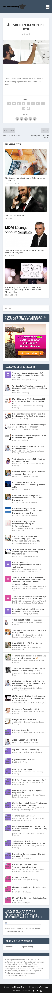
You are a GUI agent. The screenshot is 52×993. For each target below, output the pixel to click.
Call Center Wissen (29, 451)
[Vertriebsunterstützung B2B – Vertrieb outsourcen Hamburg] (8, 473)
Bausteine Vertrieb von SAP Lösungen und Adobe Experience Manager (28, 610)
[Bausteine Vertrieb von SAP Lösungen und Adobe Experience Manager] (8, 611)
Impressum (26, 990)
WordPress (43, 987)
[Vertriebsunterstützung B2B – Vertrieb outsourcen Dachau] (8, 461)
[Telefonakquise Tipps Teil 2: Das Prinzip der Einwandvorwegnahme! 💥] (8, 657)
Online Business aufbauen (32, 648)
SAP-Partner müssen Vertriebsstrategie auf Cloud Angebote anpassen (29, 425)
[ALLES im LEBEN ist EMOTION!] (8, 742)
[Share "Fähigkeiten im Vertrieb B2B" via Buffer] (38, 103)
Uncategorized (29, 810)
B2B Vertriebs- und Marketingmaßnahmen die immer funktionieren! (26, 564)
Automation (27, 406)
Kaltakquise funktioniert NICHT (25, 709)
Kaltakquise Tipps (20, 877)
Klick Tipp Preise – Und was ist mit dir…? (29, 780)
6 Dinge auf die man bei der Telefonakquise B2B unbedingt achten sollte (28, 484)
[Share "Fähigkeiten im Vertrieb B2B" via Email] (23, 108)
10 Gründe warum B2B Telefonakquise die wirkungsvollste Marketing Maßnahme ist (28, 551)
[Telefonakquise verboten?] (8, 817)
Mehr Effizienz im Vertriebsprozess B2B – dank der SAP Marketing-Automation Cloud (29, 401)
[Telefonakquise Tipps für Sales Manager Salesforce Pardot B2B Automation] (8, 598)
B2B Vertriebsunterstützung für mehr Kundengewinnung (28, 447)
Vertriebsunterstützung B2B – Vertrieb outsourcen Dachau (28, 460)
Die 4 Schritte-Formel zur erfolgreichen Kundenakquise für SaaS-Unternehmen (28, 415)
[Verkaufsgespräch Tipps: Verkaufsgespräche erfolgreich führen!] (8, 843)
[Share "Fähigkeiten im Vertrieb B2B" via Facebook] (9, 103)
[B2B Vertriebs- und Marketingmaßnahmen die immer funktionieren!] (8, 564)
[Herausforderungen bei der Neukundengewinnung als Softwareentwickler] (8, 523)
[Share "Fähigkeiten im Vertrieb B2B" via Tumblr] (23, 103)
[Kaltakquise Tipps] (8, 879)
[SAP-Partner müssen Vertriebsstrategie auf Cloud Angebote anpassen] (8, 426)
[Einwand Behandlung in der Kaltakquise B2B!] (8, 889)
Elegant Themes (20, 987)
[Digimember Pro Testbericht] (8, 761)
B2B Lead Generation (14, 215)
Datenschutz (15, 990)
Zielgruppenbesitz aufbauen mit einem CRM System (29, 631)
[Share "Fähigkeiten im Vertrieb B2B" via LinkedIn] (33, 103)
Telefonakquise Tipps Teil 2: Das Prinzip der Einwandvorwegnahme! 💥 (29, 657)
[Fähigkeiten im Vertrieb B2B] (26, 52)
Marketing (33, 380)
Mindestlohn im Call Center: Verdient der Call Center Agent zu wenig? (29, 804)
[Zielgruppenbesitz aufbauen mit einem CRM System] (8, 632)
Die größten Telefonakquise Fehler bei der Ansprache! (28, 855)
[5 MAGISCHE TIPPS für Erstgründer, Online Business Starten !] (8, 645)
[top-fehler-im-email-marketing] (8, 751)
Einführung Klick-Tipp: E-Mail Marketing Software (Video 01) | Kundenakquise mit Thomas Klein (23, 289)
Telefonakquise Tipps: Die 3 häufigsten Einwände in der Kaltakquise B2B (28, 669)
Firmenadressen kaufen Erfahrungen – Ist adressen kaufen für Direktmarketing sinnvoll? (29, 828)
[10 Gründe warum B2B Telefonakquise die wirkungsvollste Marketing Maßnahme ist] (8, 551)
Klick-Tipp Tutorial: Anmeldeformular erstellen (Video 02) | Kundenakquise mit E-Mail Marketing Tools (29, 683)
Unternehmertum (26, 453)
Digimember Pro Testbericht (24, 759)
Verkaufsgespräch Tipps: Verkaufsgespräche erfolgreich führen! (28, 842)
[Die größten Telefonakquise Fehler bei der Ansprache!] (8, 856)
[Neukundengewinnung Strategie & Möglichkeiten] (8, 792)
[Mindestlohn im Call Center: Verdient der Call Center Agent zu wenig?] (8, 805)
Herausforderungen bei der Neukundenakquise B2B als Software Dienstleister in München (27, 510)
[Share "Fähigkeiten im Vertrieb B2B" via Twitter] (13, 103)
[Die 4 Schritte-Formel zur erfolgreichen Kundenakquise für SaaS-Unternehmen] (8, 415)
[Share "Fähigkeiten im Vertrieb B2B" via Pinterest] (28, 103)
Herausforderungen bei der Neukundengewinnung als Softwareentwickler (23, 523)
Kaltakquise (26, 380)
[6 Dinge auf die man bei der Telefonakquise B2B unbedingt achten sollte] (8, 484)
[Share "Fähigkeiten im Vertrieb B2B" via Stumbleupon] (43, 103)
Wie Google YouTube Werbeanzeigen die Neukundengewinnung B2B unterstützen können (29, 388)
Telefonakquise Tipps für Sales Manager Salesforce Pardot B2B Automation (29, 597)
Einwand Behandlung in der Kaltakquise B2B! (29, 888)
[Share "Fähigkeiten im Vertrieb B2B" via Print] (28, 108)
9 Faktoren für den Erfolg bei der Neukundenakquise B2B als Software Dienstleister (27, 497)
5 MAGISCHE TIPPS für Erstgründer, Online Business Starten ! (27, 644)
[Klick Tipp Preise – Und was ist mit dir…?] (8, 781)
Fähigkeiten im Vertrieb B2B (24, 719)
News (41, 588)
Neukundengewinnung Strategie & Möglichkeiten (26, 791)
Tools (14, 590)
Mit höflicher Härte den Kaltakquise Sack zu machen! (29, 899)
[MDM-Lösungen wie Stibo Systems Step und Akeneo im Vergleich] (26, 234)
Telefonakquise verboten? (23, 816)
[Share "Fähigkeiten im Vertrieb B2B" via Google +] (18, 103)
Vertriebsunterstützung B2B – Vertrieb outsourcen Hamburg (28, 472)
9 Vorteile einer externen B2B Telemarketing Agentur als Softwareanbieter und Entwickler (26, 538)
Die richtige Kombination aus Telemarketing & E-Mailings (25, 179)
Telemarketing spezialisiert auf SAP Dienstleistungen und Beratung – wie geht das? (28, 375)
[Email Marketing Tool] (25, 357)
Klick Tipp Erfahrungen (22, 769)
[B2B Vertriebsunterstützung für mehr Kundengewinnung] (8, 448)
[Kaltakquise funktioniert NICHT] (8, 711)
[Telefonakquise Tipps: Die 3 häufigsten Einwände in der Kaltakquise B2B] (8, 670)
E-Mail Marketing (37, 406)
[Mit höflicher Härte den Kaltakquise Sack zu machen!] (8, 900)
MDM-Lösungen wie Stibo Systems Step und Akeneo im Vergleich (25, 251)
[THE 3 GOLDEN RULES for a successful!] (8, 621)
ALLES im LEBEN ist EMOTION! (24, 740)
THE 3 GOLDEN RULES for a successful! (28, 620)
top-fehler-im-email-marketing (25, 750)
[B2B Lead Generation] (26, 199)
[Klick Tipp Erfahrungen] (8, 771)
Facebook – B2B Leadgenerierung (19, 947)
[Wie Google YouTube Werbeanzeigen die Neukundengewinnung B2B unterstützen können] (8, 388)
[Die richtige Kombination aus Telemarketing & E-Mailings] (26, 161)
